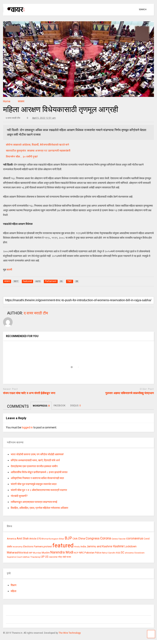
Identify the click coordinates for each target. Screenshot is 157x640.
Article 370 (35, 538)
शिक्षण (13, 585)
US (46, 556)
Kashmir (118, 546)
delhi (9, 546)
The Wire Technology (70, 633)
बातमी (9, 269)
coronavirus (134, 538)
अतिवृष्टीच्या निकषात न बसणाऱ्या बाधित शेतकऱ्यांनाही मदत (37, 478)
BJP (68, 538)
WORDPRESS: (41, 405)
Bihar (61, 539)
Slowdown (139, 553)
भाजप (68, 557)
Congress (93, 538)
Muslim (46, 552)
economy (18, 546)
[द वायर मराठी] (14, 13)
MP (30, 552)
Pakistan (89, 552)
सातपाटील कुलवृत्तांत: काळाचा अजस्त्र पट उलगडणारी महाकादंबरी (38, 150)
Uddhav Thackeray (31, 557)
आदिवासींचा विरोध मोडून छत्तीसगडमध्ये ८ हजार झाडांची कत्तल (39, 472)
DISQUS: (75, 405)
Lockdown (130, 546)
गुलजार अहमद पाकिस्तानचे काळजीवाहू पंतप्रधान (129, 393)
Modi (26, 552)
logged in (27, 427)
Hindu (77, 546)
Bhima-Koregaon (50, 539)
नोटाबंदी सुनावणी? (19, 495)
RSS (118, 552)
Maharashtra (15, 552)
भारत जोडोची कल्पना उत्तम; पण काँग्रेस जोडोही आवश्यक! (37, 454)
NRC (81, 552)
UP (42, 556)
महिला (13, 591)
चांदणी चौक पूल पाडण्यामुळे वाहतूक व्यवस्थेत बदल (33, 484)
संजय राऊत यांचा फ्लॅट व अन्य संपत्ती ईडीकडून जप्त (29, 393)
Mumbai (37, 553)
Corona (105, 538)
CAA (75, 538)
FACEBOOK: (60, 405)
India (83, 546)
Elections (28, 546)
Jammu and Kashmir (100, 546)
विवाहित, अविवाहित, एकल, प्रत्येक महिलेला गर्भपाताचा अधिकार (39, 507)
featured (63, 545)
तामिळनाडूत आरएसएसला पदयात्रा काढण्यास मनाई (34, 501)
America (11, 538)
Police (98, 552)
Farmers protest (43, 546)
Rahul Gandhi (108, 553)
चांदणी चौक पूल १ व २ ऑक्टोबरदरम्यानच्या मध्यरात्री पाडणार (39, 490)
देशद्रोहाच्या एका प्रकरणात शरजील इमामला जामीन (34, 466)
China (81, 538)
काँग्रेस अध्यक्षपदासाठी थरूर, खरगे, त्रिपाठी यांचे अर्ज (35, 460)
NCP (76, 553)
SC (122, 552)
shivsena (129, 553)
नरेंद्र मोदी (62, 557)
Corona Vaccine (118, 539)
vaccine (53, 557)
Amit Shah (23, 538)
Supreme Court (14, 557)
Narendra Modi (61, 552)
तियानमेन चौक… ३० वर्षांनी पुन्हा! (22, 156)
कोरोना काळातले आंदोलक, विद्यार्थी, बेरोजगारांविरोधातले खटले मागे (37, 144)
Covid (147, 538)
